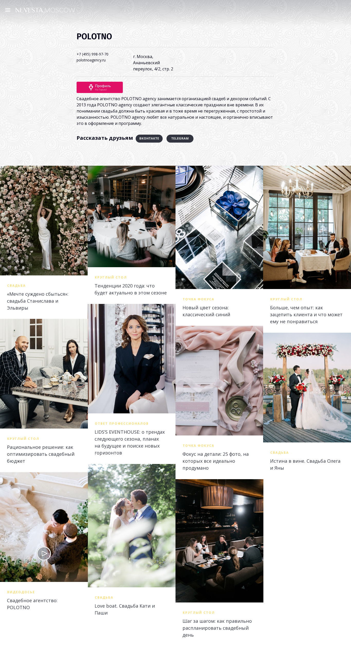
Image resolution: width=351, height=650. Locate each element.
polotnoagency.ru (91, 60)
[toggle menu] (9, 10)
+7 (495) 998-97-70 (92, 54)
